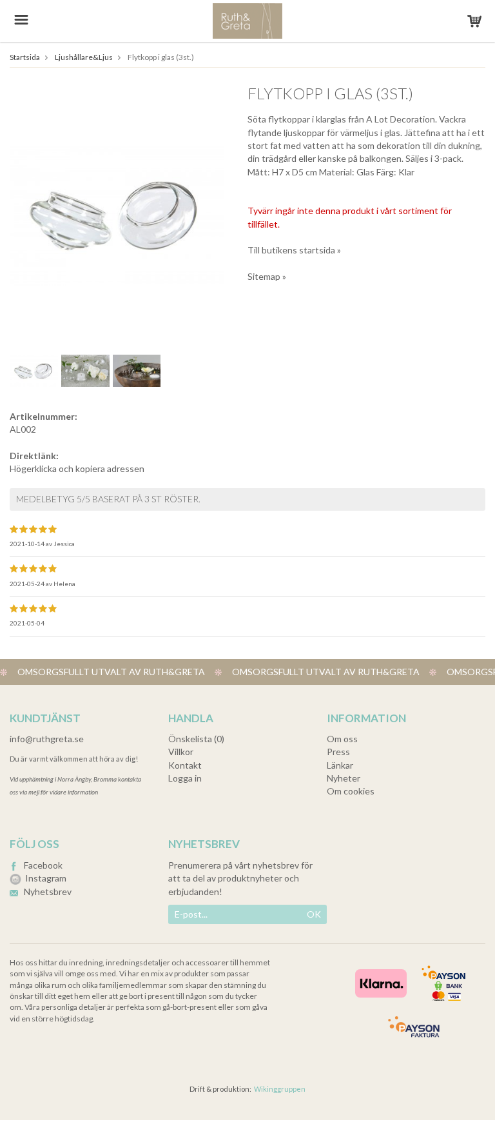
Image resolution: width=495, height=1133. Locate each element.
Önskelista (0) (196, 738)
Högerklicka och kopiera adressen (77, 468)
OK (314, 914)
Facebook (43, 865)
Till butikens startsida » (294, 249)
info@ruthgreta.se (47, 738)
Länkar (340, 765)
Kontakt (185, 765)
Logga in (185, 778)
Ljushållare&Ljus (84, 57)
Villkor (180, 751)
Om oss (342, 738)
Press (338, 751)
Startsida (25, 57)
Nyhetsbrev (48, 891)
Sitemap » (267, 276)
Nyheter (343, 778)
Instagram (45, 877)
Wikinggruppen (280, 1089)
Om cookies (350, 790)
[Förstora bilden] (117, 212)
